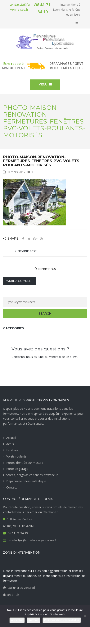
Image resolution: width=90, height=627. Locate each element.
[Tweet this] (29, 239)
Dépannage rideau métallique (26, 481)
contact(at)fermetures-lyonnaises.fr (32, 540)
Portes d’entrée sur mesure (24, 463)
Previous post (27, 251)
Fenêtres (12, 450)
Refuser (33, 620)
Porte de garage (17, 469)
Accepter (17, 620)
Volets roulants (16, 456)
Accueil (11, 438)
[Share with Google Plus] (35, 239)
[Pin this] (41, 239)
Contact (11, 487)
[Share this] (23, 239)
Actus (10, 444)
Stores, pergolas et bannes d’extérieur (32, 475)
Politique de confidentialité (61, 620)
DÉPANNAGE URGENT (66, 63)
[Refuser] (85, 616)
